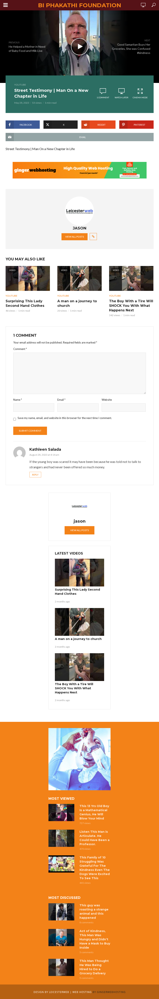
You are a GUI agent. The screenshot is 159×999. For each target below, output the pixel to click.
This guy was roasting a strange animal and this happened (94, 911)
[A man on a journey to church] (79, 622)
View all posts (74, 236)
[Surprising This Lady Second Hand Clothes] (79, 572)
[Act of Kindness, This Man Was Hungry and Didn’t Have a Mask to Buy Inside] (62, 937)
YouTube (20, 84)
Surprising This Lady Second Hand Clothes (25, 303)
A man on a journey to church (77, 303)
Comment (20, 349)
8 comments (87, 922)
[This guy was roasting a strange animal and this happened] (62, 911)
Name (17, 399)
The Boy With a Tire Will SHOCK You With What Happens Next (131, 305)
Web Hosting (82, 992)
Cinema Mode (140, 97)
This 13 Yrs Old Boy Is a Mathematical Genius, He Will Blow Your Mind (94, 812)
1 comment (103, 97)
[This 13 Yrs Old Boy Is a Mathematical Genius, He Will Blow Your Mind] (62, 812)
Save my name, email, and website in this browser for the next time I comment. (65, 418)
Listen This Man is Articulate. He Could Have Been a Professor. (95, 838)
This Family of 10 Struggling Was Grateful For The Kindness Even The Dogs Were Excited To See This (95, 868)
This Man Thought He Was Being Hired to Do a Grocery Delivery (94, 967)
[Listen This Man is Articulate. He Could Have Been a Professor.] (62, 838)
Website (107, 399)
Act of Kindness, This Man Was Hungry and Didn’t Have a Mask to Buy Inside (95, 939)
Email (61, 399)
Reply (35, 474)
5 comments (87, 952)
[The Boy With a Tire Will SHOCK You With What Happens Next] (79, 667)
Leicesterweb (59, 992)
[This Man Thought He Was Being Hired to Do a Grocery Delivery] (62, 967)
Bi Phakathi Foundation (79, 5)
